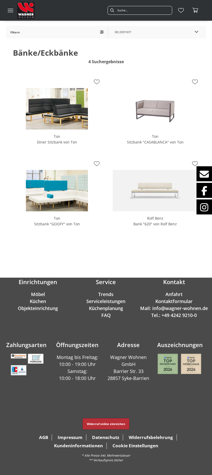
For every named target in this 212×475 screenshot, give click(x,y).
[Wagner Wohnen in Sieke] (26, 10)
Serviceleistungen (105, 301)
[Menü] (10, 10)
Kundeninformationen (78, 446)
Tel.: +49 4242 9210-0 (174, 315)
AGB (43, 437)
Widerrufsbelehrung (151, 437)
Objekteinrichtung (38, 308)
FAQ (106, 315)
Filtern (15, 32)
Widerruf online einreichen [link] (106, 424)
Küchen (38, 301)
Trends (105, 294)
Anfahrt (174, 294)
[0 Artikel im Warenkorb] (195, 10)
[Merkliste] (181, 10)
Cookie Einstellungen (135, 446)
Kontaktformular (174, 301)
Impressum (70, 437)
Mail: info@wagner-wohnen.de (174, 308)
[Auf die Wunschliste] (97, 82)
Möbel (38, 294)
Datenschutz (105, 437)
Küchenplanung (106, 308)
